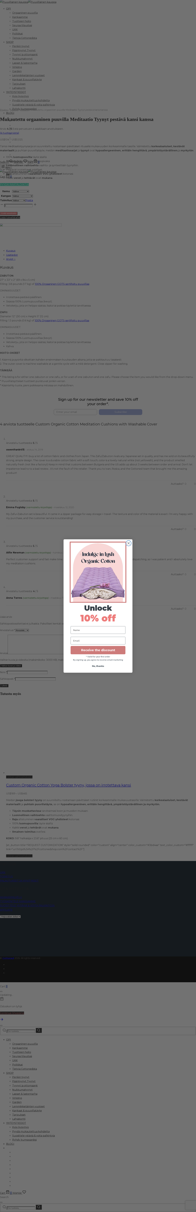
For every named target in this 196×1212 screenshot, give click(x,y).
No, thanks (98, 666)
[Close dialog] (128, 543)
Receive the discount (98, 650)
